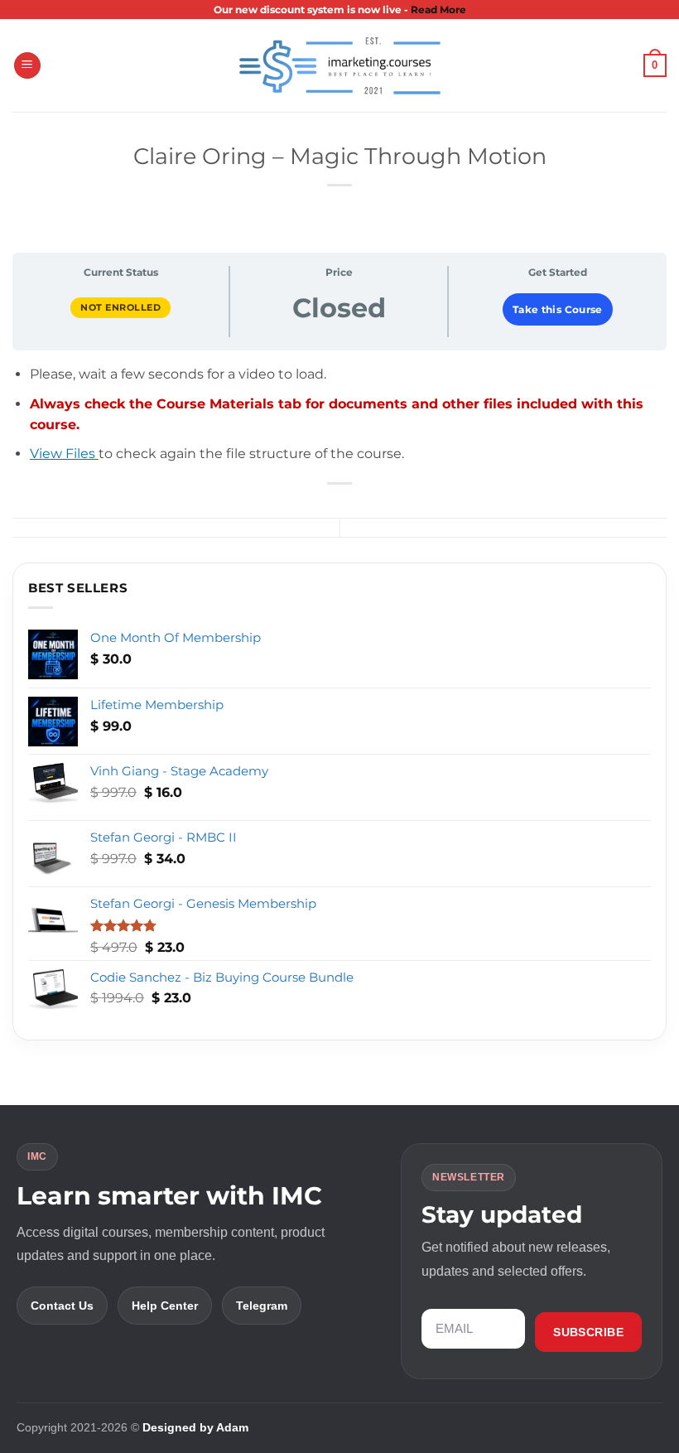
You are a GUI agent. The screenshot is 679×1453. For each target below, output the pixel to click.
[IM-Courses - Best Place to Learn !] (339, 66)
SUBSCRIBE (588, 1332)
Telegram (261, 1305)
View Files (64, 453)
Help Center (165, 1305)
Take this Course (558, 309)
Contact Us (62, 1305)
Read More (438, 9)
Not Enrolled (120, 307)
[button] (27, 66)
